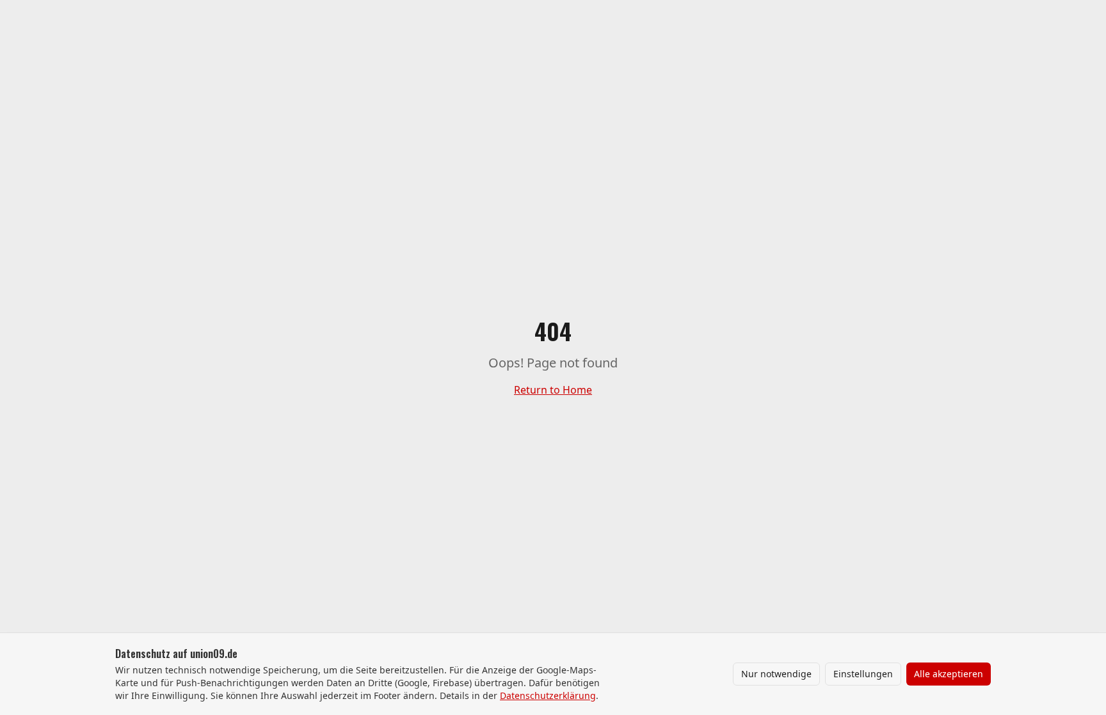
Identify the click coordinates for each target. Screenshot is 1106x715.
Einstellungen (863, 674)
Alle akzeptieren (948, 674)
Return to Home (553, 390)
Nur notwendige (776, 674)
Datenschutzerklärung (548, 695)
